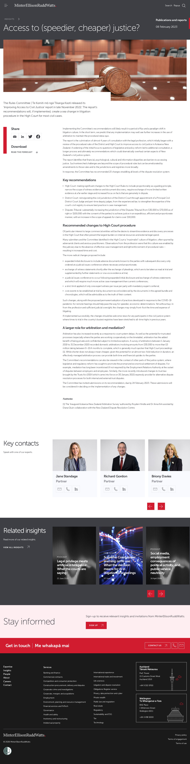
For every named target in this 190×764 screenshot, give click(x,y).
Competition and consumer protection (60, 681)
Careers (7, 681)
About (6, 677)
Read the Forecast (21, 152)
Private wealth (99, 697)
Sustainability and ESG (103, 714)
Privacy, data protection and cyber (108, 693)
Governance (48, 710)
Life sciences (99, 681)
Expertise (7, 666)
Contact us (154, 645)
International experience (104, 672)
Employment (48, 698)
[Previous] (150, 506)
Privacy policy (181, 735)
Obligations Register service (105, 689)
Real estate (98, 706)
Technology (99, 722)
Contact (7, 685)
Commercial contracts (53, 677)
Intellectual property (51, 723)
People (6, 674)
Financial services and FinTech (55, 706)
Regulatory (98, 710)
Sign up (93, 625)
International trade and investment (108, 677)
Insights (9, 19)
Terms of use (181, 743)
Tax (95, 718)
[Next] (161, 506)
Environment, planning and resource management (64, 702)
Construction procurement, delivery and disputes (64, 685)
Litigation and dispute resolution (107, 685)
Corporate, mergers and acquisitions (58, 693)
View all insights (13, 547)
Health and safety (50, 714)
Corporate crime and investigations (58, 689)
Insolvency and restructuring (55, 719)
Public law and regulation (104, 702)
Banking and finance (51, 673)
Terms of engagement (177, 739)
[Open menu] (6, 6)
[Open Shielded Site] (49, 749)
